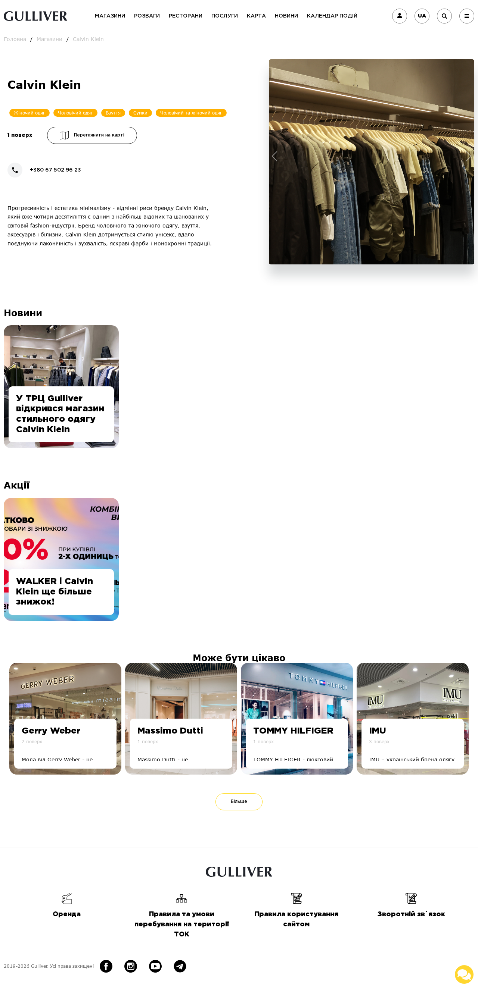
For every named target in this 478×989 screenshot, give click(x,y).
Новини (286, 16)
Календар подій (332, 16)
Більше (239, 802)
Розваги (147, 16)
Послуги (224, 16)
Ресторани (185, 16)
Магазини (110, 16)
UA (422, 16)
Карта (256, 16)
